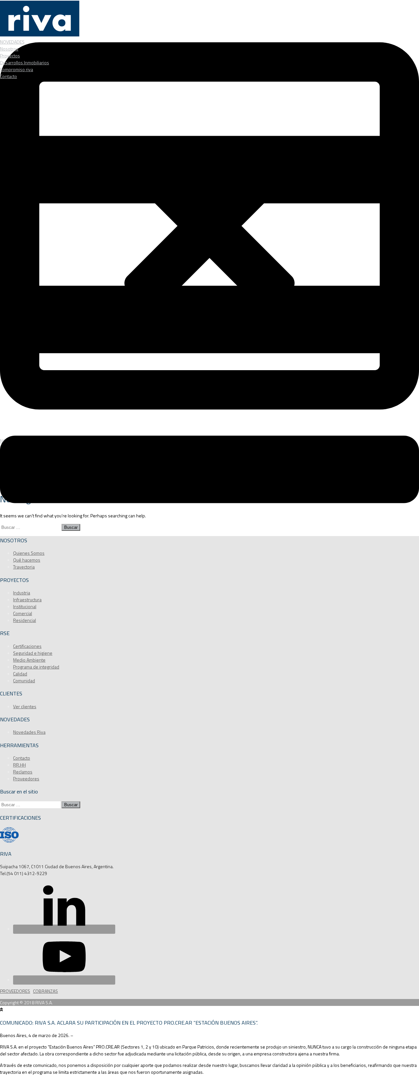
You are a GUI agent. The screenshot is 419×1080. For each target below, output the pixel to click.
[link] (31, 873)
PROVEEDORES (15, 991)
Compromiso (16, 69)
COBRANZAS (45, 991)
